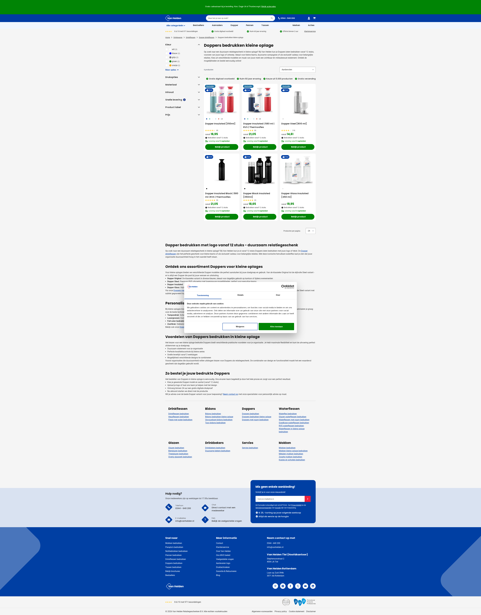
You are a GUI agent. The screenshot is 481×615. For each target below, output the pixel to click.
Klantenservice (310, 31)
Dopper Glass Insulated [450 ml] (295, 195)
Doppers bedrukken (250, 414)
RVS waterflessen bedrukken (291, 426)
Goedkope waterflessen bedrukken (294, 423)
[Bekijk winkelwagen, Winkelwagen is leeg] (314, 18)
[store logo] (202, 586)
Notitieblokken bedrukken (176, 551)
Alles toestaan (276, 326)
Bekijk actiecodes (268, 7)
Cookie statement (296, 611)
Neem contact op (230, 394)
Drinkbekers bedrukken (215, 448)
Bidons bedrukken (213, 414)
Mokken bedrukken (287, 448)
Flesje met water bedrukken (180, 420)
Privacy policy (281, 611)
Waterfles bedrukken (288, 414)
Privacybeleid (296, 505)
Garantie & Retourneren (226, 571)
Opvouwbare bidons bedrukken (218, 420)
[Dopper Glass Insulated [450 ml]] (298, 170)
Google (278, 508)
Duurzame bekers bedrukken (217, 451)
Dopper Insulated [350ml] (220, 123)
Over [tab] (278, 295)
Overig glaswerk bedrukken (180, 457)
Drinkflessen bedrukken (178, 414)
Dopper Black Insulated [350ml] (256, 195)
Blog (218, 575)
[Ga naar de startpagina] (173, 18)
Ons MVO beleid (223, 555)
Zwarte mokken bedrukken (290, 457)
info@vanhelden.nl (275, 547)
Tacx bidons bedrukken (215, 423)
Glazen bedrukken (176, 448)
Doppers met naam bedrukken (255, 420)
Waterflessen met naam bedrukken (294, 420)
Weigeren (240, 326)
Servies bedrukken (250, 448)
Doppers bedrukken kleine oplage (256, 417)
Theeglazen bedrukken (178, 454)
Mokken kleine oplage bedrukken (293, 451)
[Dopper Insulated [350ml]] (222, 100)
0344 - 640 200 (288, 18)
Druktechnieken (223, 567)
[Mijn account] (309, 18)
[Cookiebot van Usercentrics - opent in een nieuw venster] (283, 287)
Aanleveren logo (223, 563)
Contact (219, 543)
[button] (198, 45)
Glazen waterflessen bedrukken (292, 417)
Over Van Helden (223, 551)
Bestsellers (170, 575)
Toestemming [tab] (203, 295)
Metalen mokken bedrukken (291, 454)
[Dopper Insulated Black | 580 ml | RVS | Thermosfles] (222, 170)
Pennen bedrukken (173, 555)
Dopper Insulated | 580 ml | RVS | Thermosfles (258, 125)
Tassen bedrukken (173, 567)
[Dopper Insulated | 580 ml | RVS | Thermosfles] (260, 100)
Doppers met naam (181, 290)
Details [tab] (240, 295)
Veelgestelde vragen (225, 559)
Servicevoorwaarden (263, 508)
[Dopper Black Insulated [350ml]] (260, 170)
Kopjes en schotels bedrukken (292, 460)
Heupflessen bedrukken (178, 417)
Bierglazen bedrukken (177, 451)
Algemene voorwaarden (262, 611)
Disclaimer (311, 611)
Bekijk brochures (172, 571)
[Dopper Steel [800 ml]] (298, 100)
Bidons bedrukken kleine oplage (219, 417)
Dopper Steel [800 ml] (294, 123)
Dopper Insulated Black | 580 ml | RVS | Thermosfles (221, 195)
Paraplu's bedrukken (174, 547)
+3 (222, 119)
